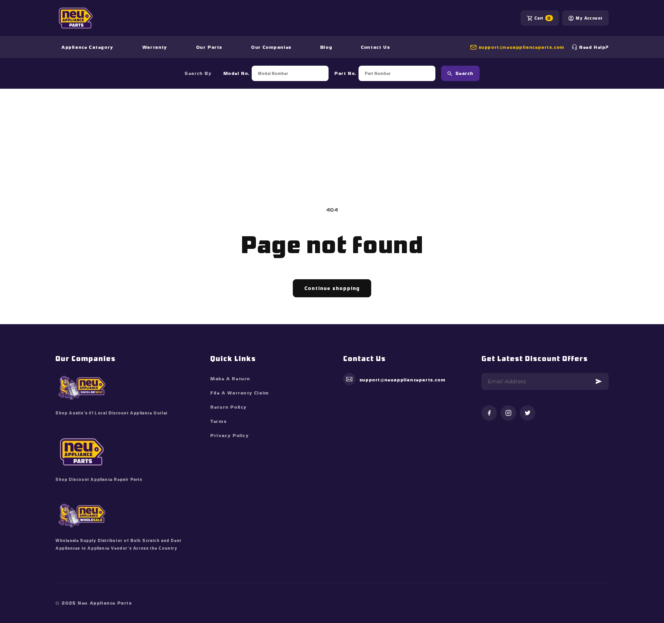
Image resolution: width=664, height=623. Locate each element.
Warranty (154, 47)
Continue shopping (332, 288)
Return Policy (228, 407)
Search (464, 73)
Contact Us (375, 47)
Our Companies (271, 47)
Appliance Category (87, 47)
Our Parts (209, 47)
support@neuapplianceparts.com (521, 47)
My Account (589, 18)
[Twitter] (527, 413)
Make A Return (230, 378)
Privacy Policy (229, 435)
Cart (542, 18)
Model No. (236, 73)
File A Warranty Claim (239, 393)
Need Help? (594, 47)
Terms (218, 421)
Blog (326, 47)
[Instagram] (508, 413)
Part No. (345, 73)
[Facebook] (489, 413)
